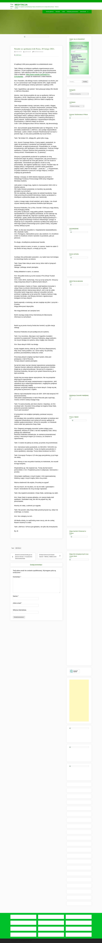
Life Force (18, 55)
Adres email (17, 603)
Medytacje (75, 57)
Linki (63, 11)
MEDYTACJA (21, 5)
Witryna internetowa (19, 610)
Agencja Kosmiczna (77, 62)
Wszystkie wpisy (77, 56)
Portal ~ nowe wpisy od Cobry (78, 59)
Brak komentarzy (38, 52)
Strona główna (50, 11)
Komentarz (17, 577)
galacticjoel (28, 51)
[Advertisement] (79, 700)
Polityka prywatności (72, 11)
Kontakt (58, 11)
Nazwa (16, 596)
